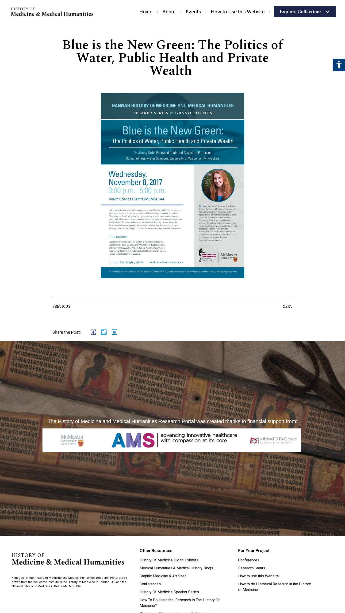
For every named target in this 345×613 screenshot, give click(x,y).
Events (193, 12)
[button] (339, 65)
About (169, 12)
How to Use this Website (238, 12)
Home (146, 12)
